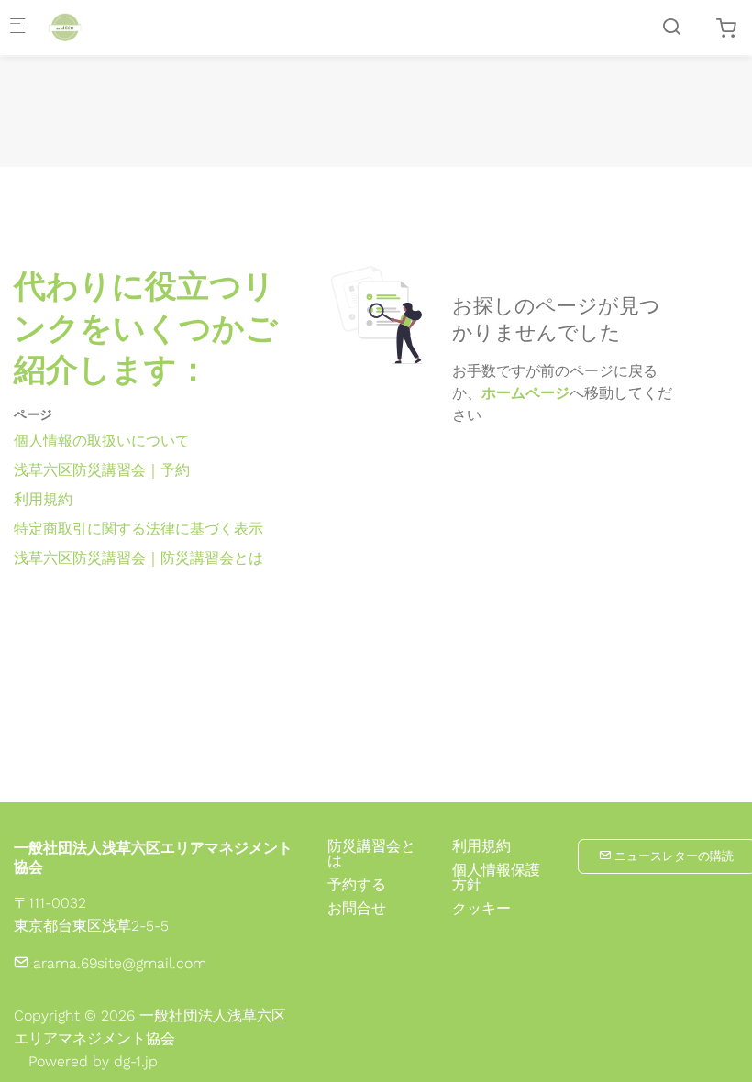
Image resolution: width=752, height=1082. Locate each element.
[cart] (726, 28)
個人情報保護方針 (496, 877)
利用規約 (43, 499)
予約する (356, 884)
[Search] (671, 27)
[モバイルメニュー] (17, 28)
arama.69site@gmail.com (117, 963)
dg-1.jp (136, 1061)
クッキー (481, 908)
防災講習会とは (371, 853)
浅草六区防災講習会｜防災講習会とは (138, 558)
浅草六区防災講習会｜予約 (102, 470)
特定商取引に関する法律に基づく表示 (138, 528)
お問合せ (356, 908)
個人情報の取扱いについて (102, 440)
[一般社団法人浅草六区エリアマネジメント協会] (115, 27)
